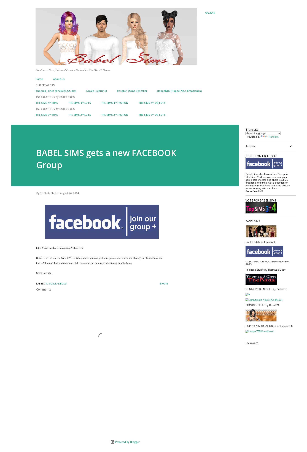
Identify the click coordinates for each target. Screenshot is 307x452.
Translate (273, 136)
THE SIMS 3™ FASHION (114, 114)
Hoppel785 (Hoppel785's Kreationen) (179, 91)
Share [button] (164, 283)
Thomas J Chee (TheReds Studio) (56, 91)
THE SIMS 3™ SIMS (47, 114)
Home (39, 79)
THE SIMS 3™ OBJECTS (151, 114)
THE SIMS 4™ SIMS (47, 102)
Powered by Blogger (127, 442)
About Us (58, 79)
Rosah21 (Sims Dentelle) (132, 91)
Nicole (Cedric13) (96, 91)
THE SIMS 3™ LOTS (79, 114)
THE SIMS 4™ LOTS (79, 102)
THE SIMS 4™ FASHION (114, 102)
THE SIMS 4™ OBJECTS (151, 102)
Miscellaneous (56, 283)
